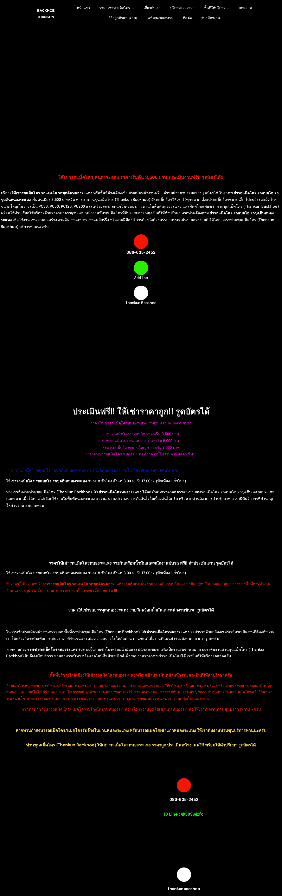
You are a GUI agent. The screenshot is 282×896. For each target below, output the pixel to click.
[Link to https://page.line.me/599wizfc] (141, 268)
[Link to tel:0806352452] (141, 241)
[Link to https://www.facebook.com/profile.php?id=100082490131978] (141, 293)
